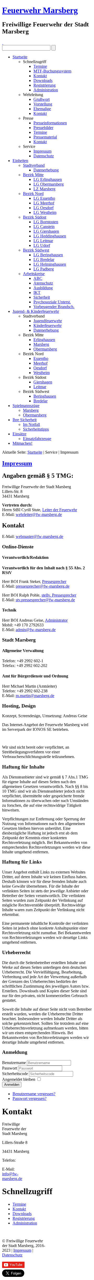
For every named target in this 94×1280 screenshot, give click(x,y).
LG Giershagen (46, 231)
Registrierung (44, 85)
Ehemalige (42, 109)
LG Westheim (44, 212)
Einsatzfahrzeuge (37, 438)
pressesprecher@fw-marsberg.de (42, 586)
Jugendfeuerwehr (47, 321)
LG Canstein (44, 226)
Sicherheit (41, 297)
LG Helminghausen (49, 264)
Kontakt (40, 76)
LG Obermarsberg (48, 184)
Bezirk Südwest (36, 250)
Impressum (42, 151)
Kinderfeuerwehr (47, 325)
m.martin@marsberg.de (35, 695)
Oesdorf (40, 368)
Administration (45, 90)
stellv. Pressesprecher (59, 595)
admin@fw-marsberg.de (36, 629)
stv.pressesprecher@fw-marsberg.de (45, 600)
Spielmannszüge (26, 405)
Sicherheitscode (15, 1073)
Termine (40, 66)
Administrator (56, 620)
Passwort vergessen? (29, 1098)
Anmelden (11, 1085)
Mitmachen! (22, 443)
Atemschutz (43, 283)
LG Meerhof (43, 203)
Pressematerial (45, 137)
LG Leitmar (43, 240)
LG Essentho (44, 198)
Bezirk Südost (34, 217)
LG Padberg (43, 269)
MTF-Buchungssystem (52, 71)
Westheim (41, 372)
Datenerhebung (46, 170)
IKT (36, 292)
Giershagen (42, 382)
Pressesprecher (54, 581)
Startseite (20, 57)
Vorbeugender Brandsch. (53, 306)
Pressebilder (43, 127)
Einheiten (20, 160)
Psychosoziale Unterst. (52, 302)
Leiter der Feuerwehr (59, 510)
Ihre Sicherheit (25, 420)
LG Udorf (41, 245)
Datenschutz (43, 156)
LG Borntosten (45, 222)
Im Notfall (31, 424)
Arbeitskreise (34, 273)
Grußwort (41, 99)
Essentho (40, 358)
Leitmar (39, 387)
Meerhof (40, 363)
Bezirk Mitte (33, 174)
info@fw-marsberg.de (12, 1176)
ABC (37, 278)
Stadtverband (34, 165)
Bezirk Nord (33, 193)
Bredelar (40, 401)
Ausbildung (43, 288)
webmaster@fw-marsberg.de (39, 536)
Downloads (42, 80)
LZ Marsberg (44, 189)
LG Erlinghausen (47, 179)
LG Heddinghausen (49, 236)
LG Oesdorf (43, 207)
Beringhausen (44, 396)
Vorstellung (42, 104)
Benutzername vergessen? (34, 1094)
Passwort (10, 1068)
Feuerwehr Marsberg (40, 10)
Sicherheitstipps (36, 429)
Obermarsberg (45, 349)
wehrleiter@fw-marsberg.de (39, 514)
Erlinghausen (44, 339)
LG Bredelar (43, 259)
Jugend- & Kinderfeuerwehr (36, 311)
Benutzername (14, 1062)
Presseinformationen (50, 123)
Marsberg (41, 344)
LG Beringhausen (48, 255)
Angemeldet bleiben (18, 1079)
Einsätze (19, 434)
